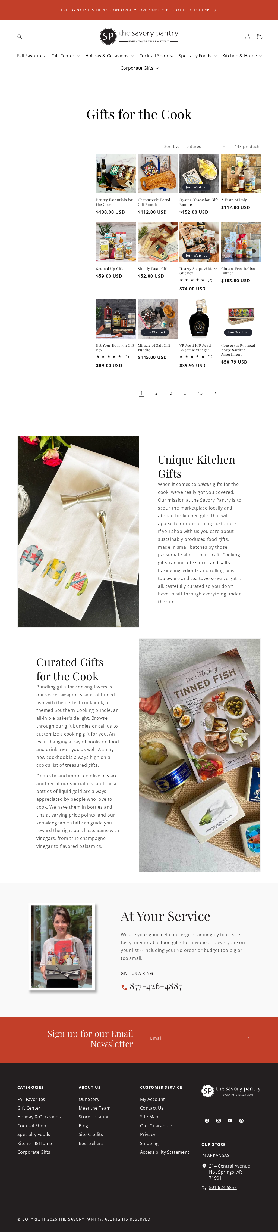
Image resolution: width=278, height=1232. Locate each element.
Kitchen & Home (34, 1143)
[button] (20, 36)
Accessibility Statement (164, 1152)
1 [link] (141, 393)
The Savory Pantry (80, 1219)
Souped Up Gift (109, 268)
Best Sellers (91, 1143)
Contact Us (151, 1108)
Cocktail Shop (31, 1126)
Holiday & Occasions (39, 1117)
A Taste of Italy (234, 200)
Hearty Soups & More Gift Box (198, 270)
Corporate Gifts (33, 1152)
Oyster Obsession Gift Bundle (198, 202)
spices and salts (212, 563)
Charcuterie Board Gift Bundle (154, 202)
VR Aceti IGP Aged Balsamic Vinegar (195, 347)
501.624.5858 (223, 1187)
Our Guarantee (156, 1126)
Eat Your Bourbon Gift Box (115, 347)
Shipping (149, 1143)
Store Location (94, 1117)
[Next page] (215, 393)
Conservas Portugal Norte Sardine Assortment (238, 350)
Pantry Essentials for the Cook (114, 202)
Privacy (147, 1134)
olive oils (99, 776)
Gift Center (29, 1108)
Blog (83, 1126)
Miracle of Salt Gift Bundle (154, 347)
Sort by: (171, 146)
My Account (152, 1099)
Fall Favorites (31, 1099)
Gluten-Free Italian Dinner (238, 270)
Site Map (149, 1117)
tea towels (202, 578)
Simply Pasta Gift (153, 268)
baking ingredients (178, 570)
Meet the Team (94, 1108)
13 (200, 393)
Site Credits (91, 1134)
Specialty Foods (33, 1134)
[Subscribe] (247, 1038)
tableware (169, 578)
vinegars (45, 838)
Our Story (89, 1099)
